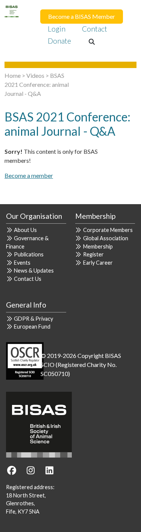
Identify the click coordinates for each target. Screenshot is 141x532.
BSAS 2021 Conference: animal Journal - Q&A (37, 84)
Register (93, 254)
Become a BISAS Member (81, 16)
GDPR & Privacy (33, 318)
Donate (59, 40)
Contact (94, 28)
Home (13, 75)
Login (56, 28)
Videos (35, 75)
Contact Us (27, 279)
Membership (98, 246)
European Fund (32, 326)
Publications (29, 254)
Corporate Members (108, 230)
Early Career (98, 262)
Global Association (105, 238)
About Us (25, 230)
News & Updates (34, 270)
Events (22, 262)
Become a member (29, 175)
